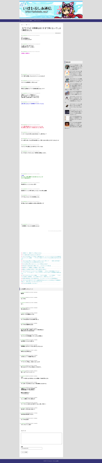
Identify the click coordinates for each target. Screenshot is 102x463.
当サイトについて (37, 20)
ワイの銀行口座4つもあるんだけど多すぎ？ (31, 254)
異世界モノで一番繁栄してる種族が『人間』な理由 (33, 267)
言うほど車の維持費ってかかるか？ (30, 283)
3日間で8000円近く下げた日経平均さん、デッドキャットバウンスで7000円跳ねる (39, 278)
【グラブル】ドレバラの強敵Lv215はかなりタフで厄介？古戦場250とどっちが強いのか (76, 80)
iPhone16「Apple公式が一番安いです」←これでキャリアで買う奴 (36, 265)
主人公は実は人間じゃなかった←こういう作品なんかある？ (35, 263)
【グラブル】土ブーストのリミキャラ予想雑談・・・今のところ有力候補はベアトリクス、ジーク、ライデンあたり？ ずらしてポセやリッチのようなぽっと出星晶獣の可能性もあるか (41, 272)
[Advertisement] (41, 64)
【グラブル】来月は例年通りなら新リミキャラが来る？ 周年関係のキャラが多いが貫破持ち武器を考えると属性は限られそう (73, 125)
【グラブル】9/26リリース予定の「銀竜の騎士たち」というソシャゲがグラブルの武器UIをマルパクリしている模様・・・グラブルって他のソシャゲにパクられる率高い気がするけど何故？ (41, 258)
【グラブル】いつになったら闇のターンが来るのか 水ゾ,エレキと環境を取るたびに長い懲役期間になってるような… (73, 99)
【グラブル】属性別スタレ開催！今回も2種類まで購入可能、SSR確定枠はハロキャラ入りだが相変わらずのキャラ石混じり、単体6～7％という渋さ (73, 86)
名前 (22, 446)
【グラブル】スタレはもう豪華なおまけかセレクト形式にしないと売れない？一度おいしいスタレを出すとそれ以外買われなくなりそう (73, 74)
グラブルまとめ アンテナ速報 (26, 20)
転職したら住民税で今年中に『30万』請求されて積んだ (34, 269)
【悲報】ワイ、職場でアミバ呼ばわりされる (31, 253)
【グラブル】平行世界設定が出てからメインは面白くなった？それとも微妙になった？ (76, 93)
